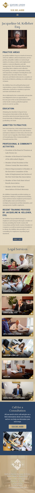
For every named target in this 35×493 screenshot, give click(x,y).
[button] (17, 15)
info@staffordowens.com (18, 487)
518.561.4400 (17, 10)
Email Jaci (17, 239)
